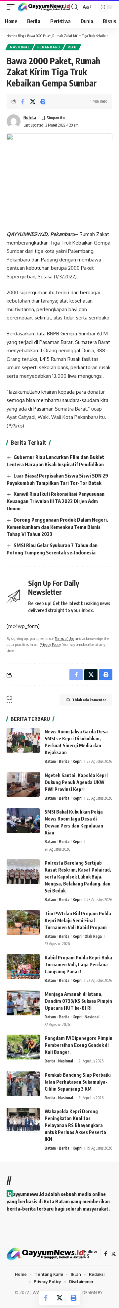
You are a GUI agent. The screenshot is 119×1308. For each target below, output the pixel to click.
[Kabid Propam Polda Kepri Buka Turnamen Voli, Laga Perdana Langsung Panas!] (23, 966)
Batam (50, 761)
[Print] (43, 101)
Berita (64, 761)
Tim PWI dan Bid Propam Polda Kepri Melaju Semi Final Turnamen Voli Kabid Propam (78, 920)
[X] (113, 1254)
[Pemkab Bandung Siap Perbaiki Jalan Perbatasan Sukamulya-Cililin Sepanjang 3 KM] (23, 1083)
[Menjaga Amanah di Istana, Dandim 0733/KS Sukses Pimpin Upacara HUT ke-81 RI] (23, 1003)
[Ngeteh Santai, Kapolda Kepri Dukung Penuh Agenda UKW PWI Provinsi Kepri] (23, 784)
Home (11, 35)
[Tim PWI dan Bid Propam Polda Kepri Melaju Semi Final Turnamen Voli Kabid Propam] (23, 922)
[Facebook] (105, 1254)
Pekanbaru (48, 47)
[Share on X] (32, 101)
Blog (21, 35)
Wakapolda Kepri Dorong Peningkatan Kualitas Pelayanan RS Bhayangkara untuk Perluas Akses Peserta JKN (75, 1125)
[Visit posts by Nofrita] (13, 121)
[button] (12, 7)
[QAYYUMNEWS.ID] (44, 7)
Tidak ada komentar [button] (89, 700)
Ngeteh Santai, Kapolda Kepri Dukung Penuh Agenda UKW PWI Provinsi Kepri (76, 782)
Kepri (77, 761)
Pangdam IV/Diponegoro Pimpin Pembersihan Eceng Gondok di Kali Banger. (78, 1045)
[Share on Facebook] (22, 101)
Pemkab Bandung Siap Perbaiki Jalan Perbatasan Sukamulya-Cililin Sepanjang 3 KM (78, 1082)
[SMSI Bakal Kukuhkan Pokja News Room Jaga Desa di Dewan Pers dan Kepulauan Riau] (23, 820)
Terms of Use (64, 638)
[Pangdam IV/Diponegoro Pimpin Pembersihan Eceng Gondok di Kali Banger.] (23, 1047)
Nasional (20, 47)
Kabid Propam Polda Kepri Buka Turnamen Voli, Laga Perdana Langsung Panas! (78, 964)
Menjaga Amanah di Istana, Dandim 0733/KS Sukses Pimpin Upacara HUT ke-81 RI (78, 1001)
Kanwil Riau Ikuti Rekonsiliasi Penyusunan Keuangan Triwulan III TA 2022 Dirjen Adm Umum (55, 501)
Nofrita (29, 117)
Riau (72, 47)
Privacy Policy (50, 644)
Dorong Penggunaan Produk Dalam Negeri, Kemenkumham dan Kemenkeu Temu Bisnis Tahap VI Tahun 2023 (57, 527)
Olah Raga (93, 936)
